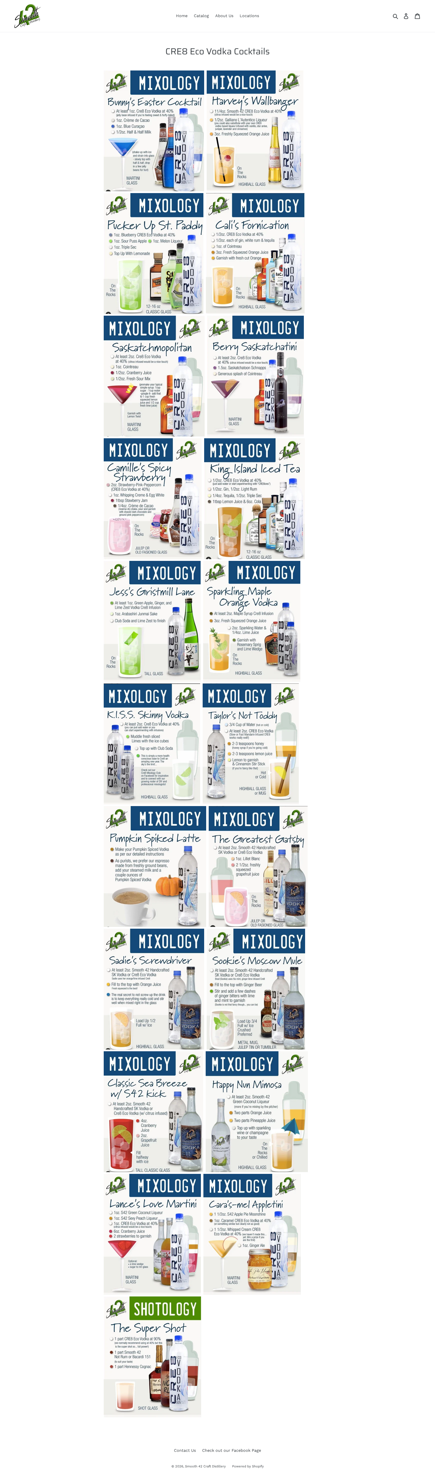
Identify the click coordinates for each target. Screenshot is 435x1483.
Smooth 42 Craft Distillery (205, 1466)
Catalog (201, 15)
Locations (249, 15)
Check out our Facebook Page (231, 1450)
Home (182, 15)
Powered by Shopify (248, 1466)
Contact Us (185, 1450)
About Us (224, 15)
